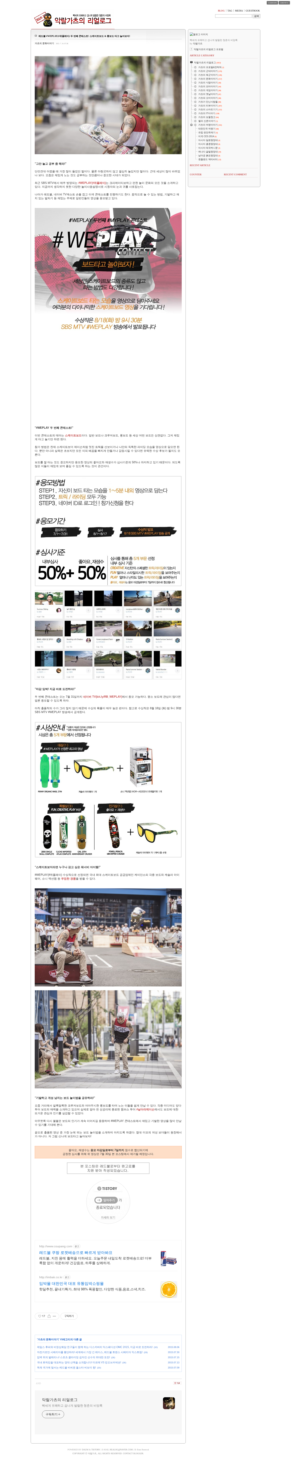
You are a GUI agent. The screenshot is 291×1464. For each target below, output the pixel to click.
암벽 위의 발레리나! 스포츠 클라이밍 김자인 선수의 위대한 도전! (73, 1357)
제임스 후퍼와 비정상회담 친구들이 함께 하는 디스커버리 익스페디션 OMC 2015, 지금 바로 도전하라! (95, 1347)
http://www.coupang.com (55, 1246)
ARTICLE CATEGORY (202, 55)
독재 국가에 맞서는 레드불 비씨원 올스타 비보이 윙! (66, 1367)
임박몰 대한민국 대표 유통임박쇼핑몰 (71, 1283)
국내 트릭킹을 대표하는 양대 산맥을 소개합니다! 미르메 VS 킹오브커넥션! (79, 1362)
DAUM (85, 1449)
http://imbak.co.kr (50, 1277)
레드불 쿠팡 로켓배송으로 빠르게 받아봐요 (75, 1252)
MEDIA (239, 10)
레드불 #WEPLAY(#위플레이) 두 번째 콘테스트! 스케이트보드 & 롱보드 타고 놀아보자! (84, 36)
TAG (230, 10)
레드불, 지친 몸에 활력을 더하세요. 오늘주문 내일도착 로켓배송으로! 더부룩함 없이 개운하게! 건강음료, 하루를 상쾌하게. (95, 1260)
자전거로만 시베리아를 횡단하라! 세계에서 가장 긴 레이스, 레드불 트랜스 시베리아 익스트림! (90, 1352)
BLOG (221, 10)
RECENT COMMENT (235, 174)
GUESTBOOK (253, 10)
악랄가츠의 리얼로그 (60, 1400)
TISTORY (95, 1449)
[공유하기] (49, 1316)
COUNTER (196, 174)
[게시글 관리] (54, 1316)
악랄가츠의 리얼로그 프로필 (208, 49)
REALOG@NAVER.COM (121, 1449)
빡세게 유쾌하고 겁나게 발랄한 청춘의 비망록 (72, 1405)
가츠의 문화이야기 (44, 43)
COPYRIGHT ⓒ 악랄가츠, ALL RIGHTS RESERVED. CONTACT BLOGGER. (108, 1453)
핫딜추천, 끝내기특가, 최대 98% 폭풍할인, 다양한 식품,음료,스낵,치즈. (92, 1289)
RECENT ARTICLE (200, 165)
